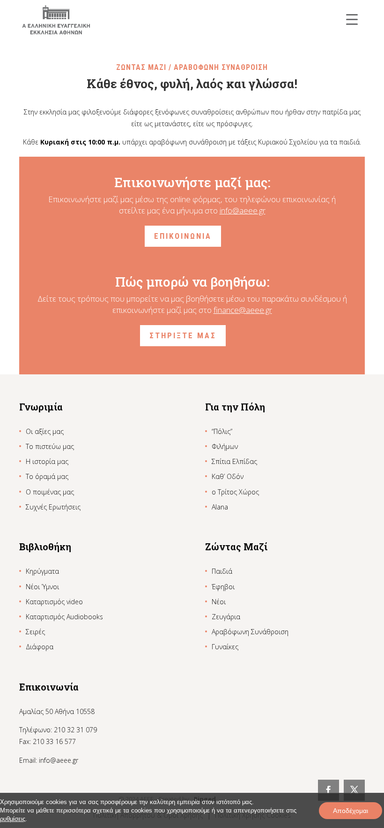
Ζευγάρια (226, 616)
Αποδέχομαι (350, 810)
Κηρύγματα (42, 571)
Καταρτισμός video (54, 601)
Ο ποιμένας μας (50, 491)
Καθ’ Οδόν (228, 476)
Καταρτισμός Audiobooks (64, 616)
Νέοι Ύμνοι (42, 586)
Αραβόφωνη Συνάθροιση (250, 631)
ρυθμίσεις (12, 818)
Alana (220, 506)
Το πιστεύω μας (50, 446)
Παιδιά (222, 571)
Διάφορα (39, 646)
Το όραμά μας (47, 476)
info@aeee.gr (243, 210)
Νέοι (219, 601)
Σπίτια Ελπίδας (234, 461)
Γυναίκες (225, 646)
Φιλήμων (225, 446)
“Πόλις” (222, 431)
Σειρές (35, 631)
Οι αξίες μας (45, 431)
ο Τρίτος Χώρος (235, 491)
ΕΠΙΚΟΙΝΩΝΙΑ (183, 236)
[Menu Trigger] (352, 19)
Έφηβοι (223, 586)
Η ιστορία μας (47, 461)
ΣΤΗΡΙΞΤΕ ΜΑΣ (182, 335)
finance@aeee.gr (243, 309)
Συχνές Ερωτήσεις (53, 506)
